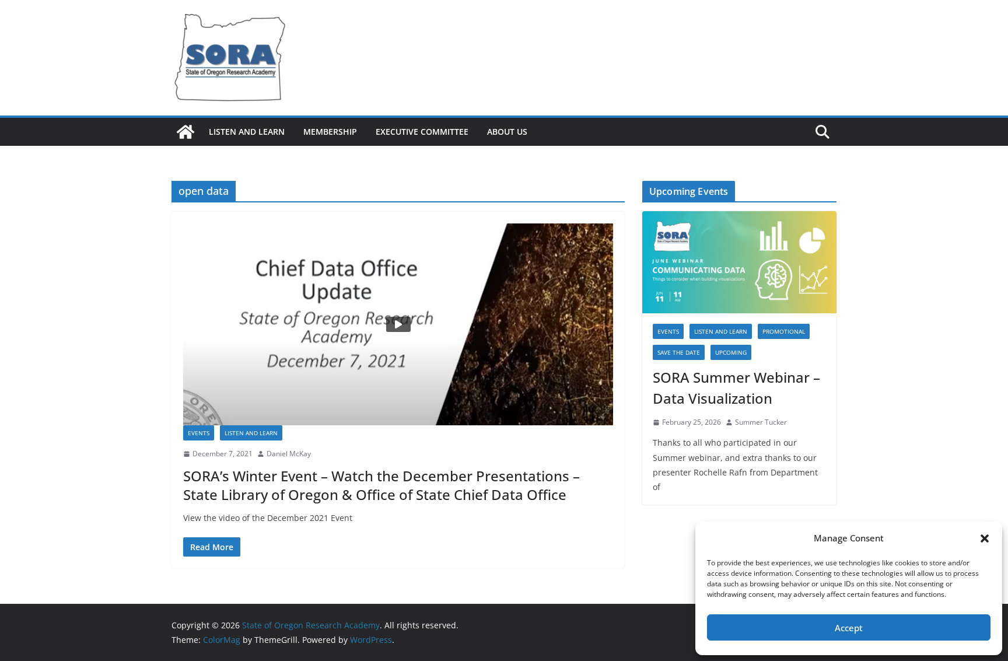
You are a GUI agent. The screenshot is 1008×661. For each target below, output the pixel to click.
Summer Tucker (761, 422)
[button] (985, 538)
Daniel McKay (289, 454)
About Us (507, 131)
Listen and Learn (247, 131)
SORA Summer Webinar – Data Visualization (736, 388)
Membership (330, 131)
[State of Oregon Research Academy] (186, 132)
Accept (849, 628)
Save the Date (678, 352)
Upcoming (731, 352)
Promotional (783, 331)
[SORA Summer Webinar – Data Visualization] (739, 262)
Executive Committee (422, 131)
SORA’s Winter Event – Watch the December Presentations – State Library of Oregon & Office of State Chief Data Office (381, 484)
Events (198, 433)
